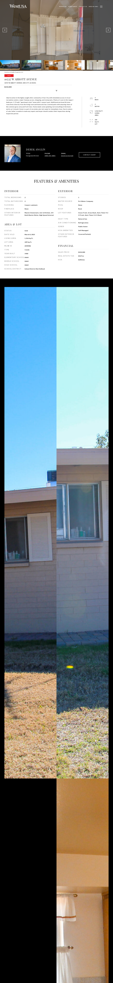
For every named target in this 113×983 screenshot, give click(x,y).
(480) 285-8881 (50, 156)
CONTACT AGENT (89, 155)
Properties (63, 6)
